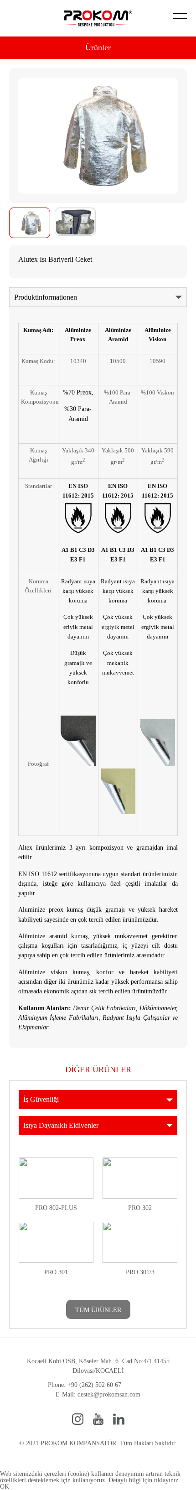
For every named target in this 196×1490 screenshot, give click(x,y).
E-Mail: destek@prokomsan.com (98, 1394)
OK (4, 1486)
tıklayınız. (167, 1480)
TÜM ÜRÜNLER (98, 1310)
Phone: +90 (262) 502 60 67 (84, 1384)
